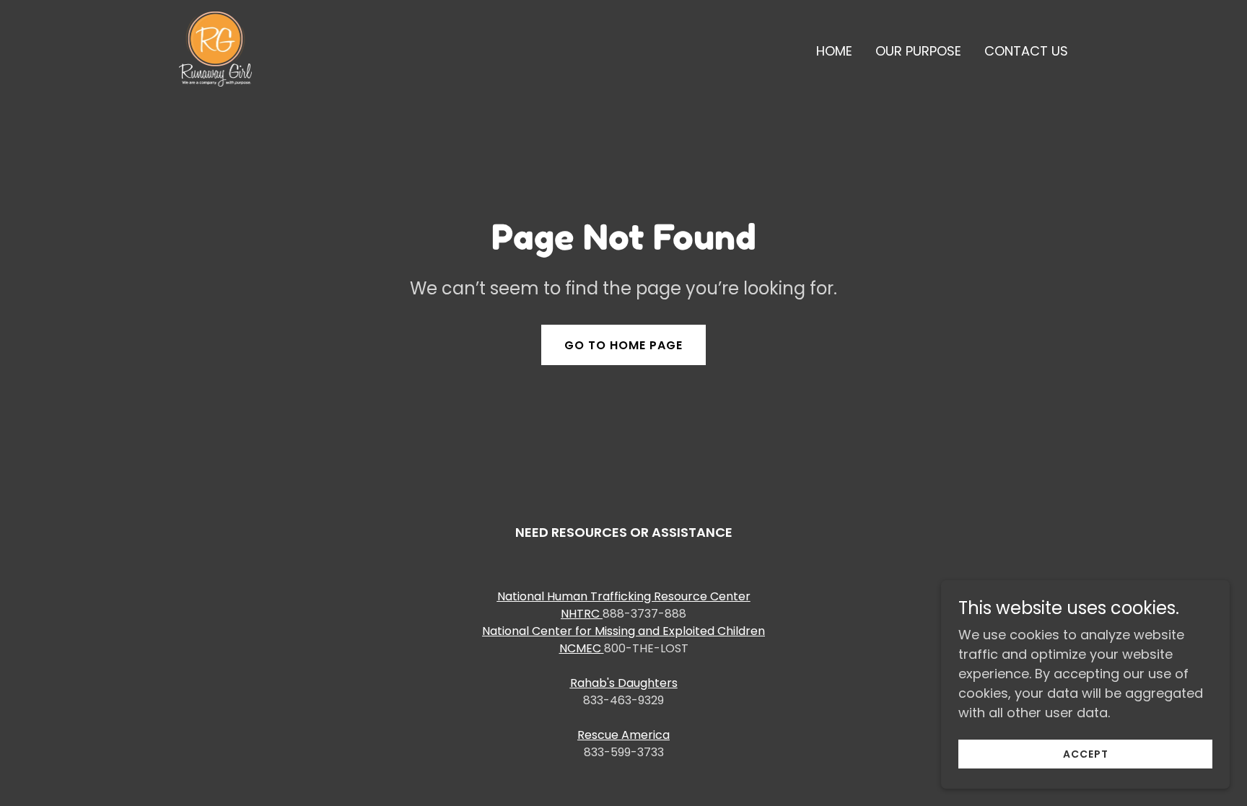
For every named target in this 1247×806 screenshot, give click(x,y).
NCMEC (581, 648)
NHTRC (582, 613)
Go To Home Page (623, 345)
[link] (215, 48)
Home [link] (834, 51)
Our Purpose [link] (918, 51)
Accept (1085, 754)
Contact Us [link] (1026, 51)
